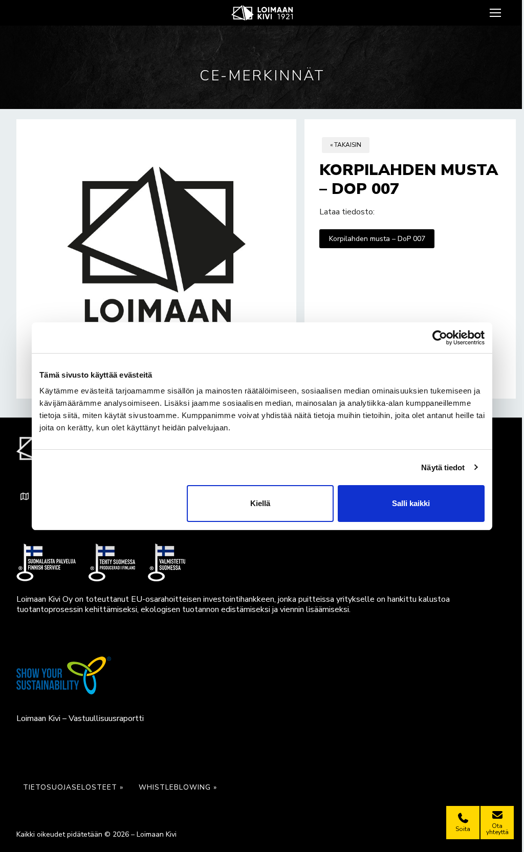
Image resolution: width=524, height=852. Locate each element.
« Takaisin (345, 145)
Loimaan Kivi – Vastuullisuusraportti (80, 718)
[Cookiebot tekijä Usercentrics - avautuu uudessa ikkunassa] (440, 337)
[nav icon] (496, 13)
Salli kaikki (411, 503)
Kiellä (260, 503)
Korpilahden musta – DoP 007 (377, 239)
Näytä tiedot (443, 467)
